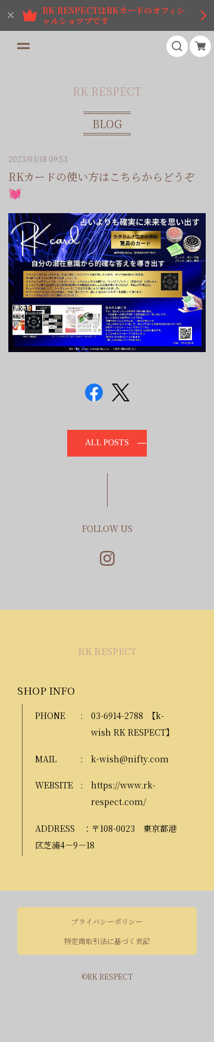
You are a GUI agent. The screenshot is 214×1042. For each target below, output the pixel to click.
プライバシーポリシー (107, 921)
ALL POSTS (107, 442)
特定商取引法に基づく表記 (107, 941)
